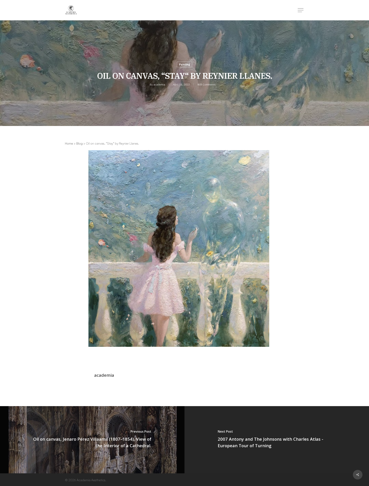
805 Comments (207, 84)
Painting (184, 64)
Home (69, 143)
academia (159, 84)
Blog (79, 143)
